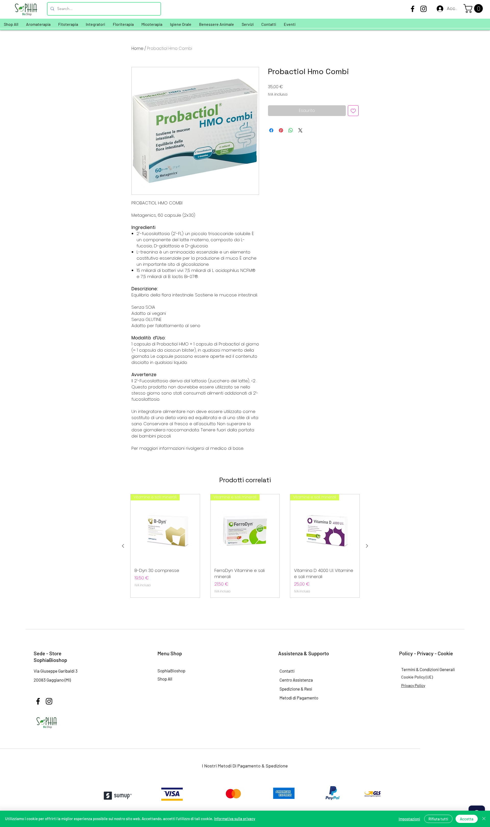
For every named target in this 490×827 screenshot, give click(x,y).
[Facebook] (412, 9)
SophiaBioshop (171, 670)
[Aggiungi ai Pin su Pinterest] (281, 130)
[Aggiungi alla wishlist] (353, 110)
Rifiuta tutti (438, 819)
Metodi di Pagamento (298, 697)
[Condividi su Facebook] (271, 130)
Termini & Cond (415, 669)
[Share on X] (300, 130)
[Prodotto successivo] (367, 546)
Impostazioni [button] (409, 819)
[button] (474, 8)
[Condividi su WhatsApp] (291, 130)
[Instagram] (423, 9)
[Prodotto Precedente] (123, 546)
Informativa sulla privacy (234, 818)
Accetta (466, 819)
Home (137, 48)
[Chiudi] (484, 819)
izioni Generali (442, 669)
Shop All (164, 678)
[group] (245, 546)
